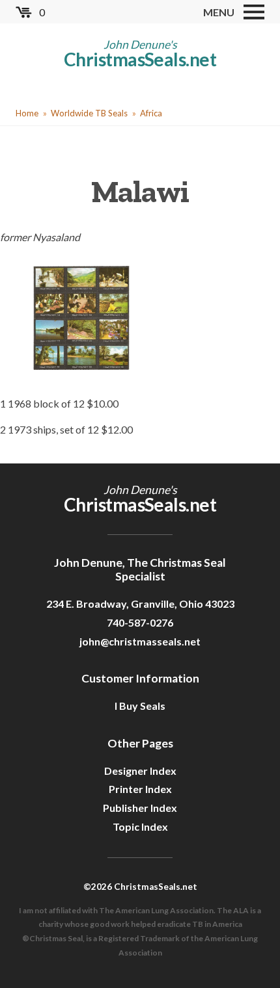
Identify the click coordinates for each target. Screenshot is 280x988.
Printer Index (140, 789)
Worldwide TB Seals (89, 113)
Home (27, 113)
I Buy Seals (140, 705)
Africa (151, 113)
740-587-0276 (140, 622)
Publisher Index (140, 807)
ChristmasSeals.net (140, 59)
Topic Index (140, 826)
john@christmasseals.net (140, 641)
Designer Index (140, 770)
